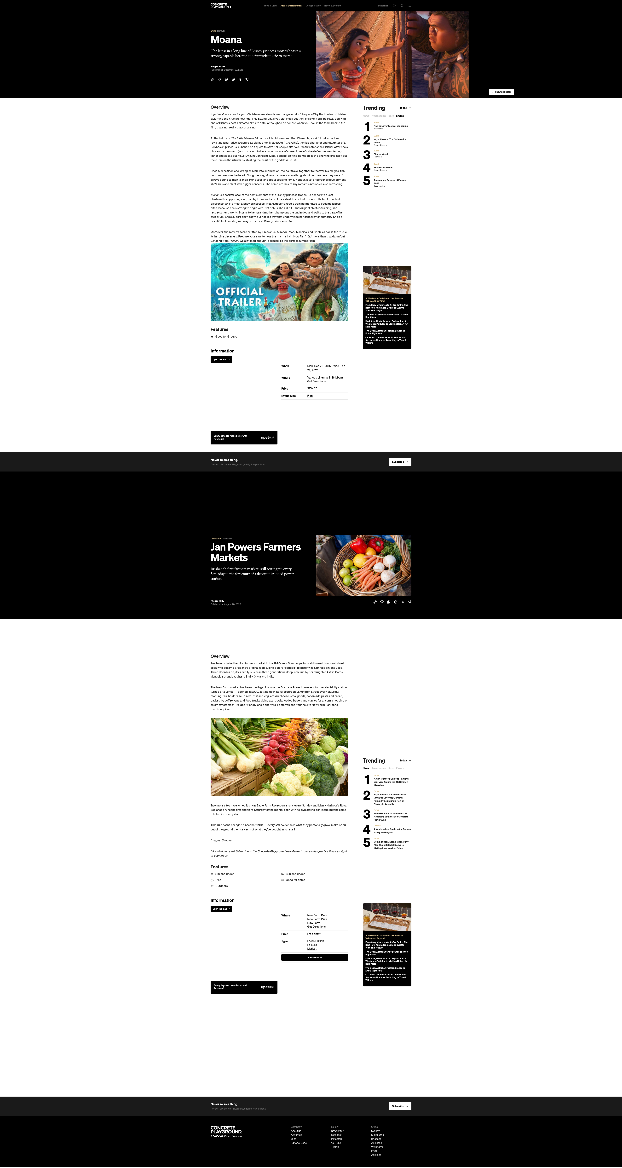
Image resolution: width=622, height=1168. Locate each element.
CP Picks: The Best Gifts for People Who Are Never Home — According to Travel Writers (385, 340)
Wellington (377, 1147)
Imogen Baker (218, 66)
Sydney (375, 1131)
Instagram (337, 1139)
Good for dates (295, 880)
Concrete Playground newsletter (278, 851)
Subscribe (383, 5)
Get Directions (316, 381)
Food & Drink (270, 5)
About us (296, 1131)
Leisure (312, 945)
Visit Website (315, 957)
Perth (374, 1151)
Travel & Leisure (332, 5)
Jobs (293, 1139)
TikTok (335, 1147)
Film (310, 395)
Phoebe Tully (217, 601)
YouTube (336, 1143)
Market (312, 948)
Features (219, 329)
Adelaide (376, 1155)
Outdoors (221, 886)
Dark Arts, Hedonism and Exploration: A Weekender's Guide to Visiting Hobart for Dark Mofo (386, 324)
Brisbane (376, 1139)
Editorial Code (299, 1143)
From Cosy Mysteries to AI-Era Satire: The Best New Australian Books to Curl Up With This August (386, 308)
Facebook (336, 1135)
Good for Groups (226, 336)
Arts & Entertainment (291, 5)
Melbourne (377, 1135)
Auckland (376, 1143)
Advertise (296, 1135)
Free (218, 880)
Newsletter (337, 1131)
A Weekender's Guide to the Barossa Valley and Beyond (384, 299)
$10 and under (224, 874)
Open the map (220, 359)
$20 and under (295, 874)
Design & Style (313, 5)
